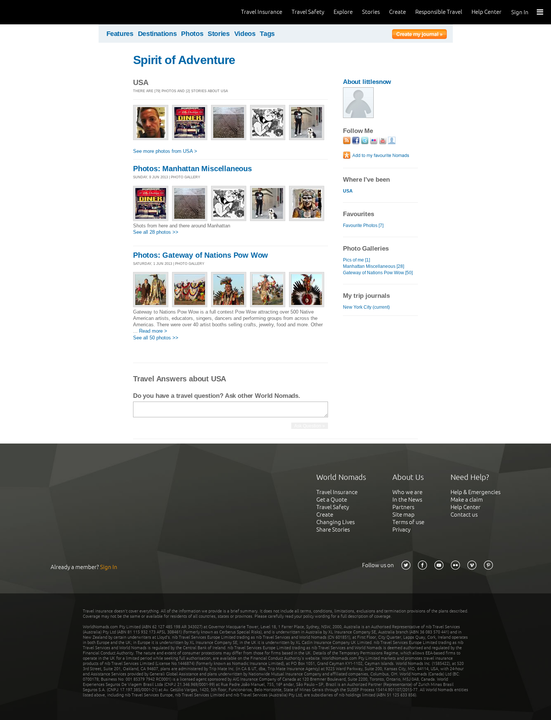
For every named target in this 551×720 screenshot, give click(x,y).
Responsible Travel (438, 12)
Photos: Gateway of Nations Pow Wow (200, 255)
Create (397, 12)
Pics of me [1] (356, 260)
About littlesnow (367, 81)
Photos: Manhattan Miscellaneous (192, 168)
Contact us (464, 514)
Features (119, 33)
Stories (371, 12)
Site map (403, 514)
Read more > (153, 331)
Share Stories (333, 529)
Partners (403, 507)
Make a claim (467, 499)
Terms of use (408, 522)
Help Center (487, 12)
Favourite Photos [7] (363, 225)
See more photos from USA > (165, 151)
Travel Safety (308, 12)
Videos (245, 33)
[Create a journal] (419, 35)
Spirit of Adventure (184, 60)
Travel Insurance (261, 12)
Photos (192, 33)
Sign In (520, 12)
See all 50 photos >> (155, 338)
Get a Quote (331, 499)
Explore (343, 12)
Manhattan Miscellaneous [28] (373, 266)
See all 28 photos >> (155, 232)
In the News (407, 499)
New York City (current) (366, 307)
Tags (267, 33)
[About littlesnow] (358, 116)
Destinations (157, 33)
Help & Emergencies (475, 492)
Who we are (407, 492)
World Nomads (39, 12)
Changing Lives (335, 522)
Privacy (401, 529)
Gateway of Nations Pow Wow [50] (378, 272)
